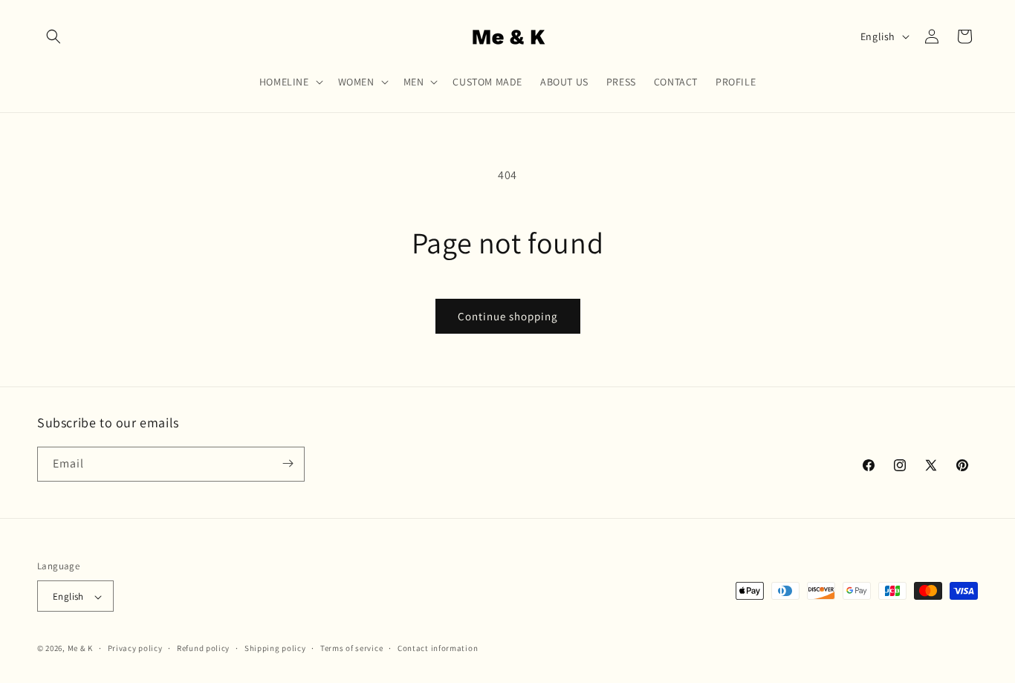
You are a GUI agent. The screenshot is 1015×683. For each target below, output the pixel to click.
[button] (53, 36)
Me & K (80, 649)
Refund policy (203, 648)
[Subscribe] (287, 463)
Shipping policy (275, 648)
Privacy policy (135, 648)
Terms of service (351, 648)
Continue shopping (508, 316)
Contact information (438, 648)
